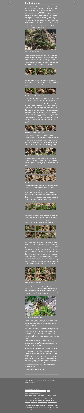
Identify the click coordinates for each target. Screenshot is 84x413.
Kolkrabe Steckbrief (29, 403)
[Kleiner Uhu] (30, 74)
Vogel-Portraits (30, 343)
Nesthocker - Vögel (29, 409)
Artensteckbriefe (38, 333)
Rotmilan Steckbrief (37, 403)
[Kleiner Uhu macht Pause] (41, 209)
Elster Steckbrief (34, 405)
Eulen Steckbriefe (38, 398)
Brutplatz (41, 12)
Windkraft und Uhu (39, 400)
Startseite (27, 384)
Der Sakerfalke (55, 405)
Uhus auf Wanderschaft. (37, 197)
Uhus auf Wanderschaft (41, 395)
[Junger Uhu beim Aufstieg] (30, 181)
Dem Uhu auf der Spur (47, 400)
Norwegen (39, 349)
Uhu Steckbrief (46, 396)
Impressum (36, 384)
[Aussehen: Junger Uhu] (30, 131)
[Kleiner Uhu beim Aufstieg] (30, 174)
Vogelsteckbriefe (49, 384)
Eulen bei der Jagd (46, 398)
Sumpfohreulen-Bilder (53, 409)
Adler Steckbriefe (31, 400)
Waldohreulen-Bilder (54, 407)
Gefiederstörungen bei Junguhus (31, 407)
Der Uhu (49, 323)
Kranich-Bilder (28, 405)
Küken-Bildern (51, 342)
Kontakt (31, 384)
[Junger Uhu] (41, 74)
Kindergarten (43, 328)
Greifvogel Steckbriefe (29, 396)
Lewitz (40, 360)
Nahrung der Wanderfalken (44, 407)
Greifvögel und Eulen (37, 409)
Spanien (27, 355)
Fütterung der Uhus (44, 293)
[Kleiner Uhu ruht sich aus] (30, 209)
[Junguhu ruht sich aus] (51, 280)
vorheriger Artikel (9, 3)
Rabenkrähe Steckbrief (52, 403)
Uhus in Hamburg (28, 395)
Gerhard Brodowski (40, 380)
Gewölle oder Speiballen (42, 402)
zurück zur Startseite (39, 369)
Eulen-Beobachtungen (30, 325)
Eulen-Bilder (51, 396)
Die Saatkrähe (49, 405)
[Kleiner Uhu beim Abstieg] (30, 231)
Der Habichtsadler (41, 405)
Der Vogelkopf (44, 403)
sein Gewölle (49, 258)
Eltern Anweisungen (33, 19)
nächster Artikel (75, 3)
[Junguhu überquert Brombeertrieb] (30, 273)
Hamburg (33, 366)
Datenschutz (42, 384)
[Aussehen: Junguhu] (30, 154)
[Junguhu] (51, 74)
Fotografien (36, 364)
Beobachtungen (34, 402)
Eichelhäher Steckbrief (52, 402)
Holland (34, 351)
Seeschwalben (45, 409)
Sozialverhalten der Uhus (51, 395)
